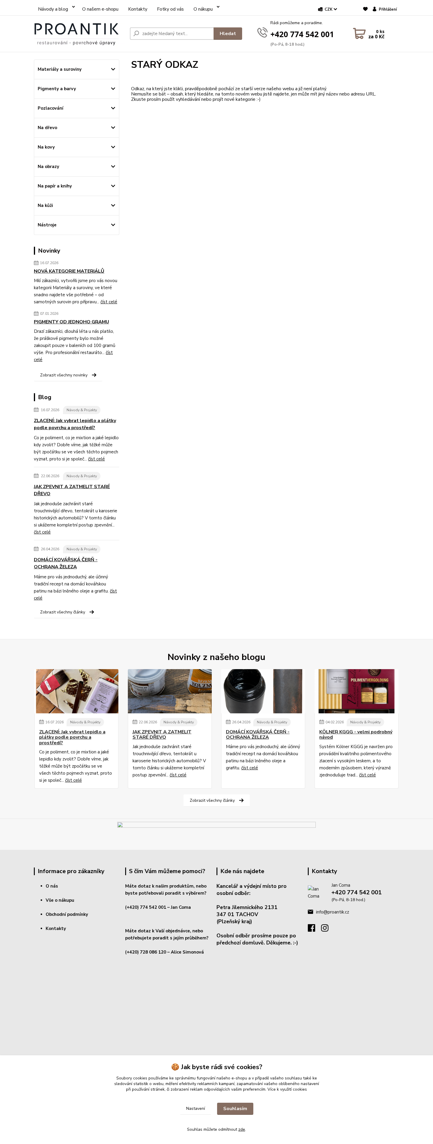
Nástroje (47, 225)
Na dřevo (47, 128)
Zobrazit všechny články (62, 612)
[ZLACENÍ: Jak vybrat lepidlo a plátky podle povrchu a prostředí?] (76, 691)
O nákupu (203, 9)
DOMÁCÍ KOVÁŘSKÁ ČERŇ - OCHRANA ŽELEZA (65, 563)
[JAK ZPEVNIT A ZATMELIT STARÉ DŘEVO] (170, 691)
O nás (52, 886)
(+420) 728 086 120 (145, 952)
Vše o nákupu (60, 900)
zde (241, 1129)
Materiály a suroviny (60, 69)
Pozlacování (50, 108)
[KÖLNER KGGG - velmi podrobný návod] (357, 691)
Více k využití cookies (287, 1089)
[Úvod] (79, 34)
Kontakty (137, 9)
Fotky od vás (170, 9)
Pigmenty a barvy (57, 89)
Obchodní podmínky (67, 914)
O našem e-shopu (100, 9)
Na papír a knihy (55, 186)
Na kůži (45, 205)
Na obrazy (48, 166)
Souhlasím (235, 1108)
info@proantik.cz (332, 912)
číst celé (108, 302)
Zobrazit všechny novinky (63, 375)
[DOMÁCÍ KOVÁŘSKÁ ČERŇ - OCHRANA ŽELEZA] (263, 691)
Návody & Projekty (82, 410)
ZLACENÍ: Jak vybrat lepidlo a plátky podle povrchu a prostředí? (75, 424)
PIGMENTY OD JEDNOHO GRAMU (71, 322)
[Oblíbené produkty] (365, 12)
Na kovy (46, 147)
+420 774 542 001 (302, 34)
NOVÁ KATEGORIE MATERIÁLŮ (69, 271)
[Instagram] (327, 930)
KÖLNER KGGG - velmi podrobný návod (355, 734)
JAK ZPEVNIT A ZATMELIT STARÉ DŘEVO (72, 490)
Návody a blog (53, 9)
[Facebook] (314, 930)
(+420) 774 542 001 (145, 907)
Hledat (228, 33)
